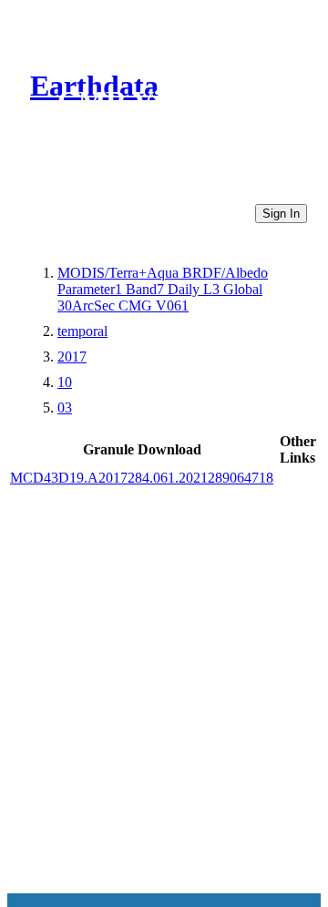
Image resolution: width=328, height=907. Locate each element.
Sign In (281, 213)
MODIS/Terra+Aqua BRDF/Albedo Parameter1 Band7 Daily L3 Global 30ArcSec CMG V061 (162, 289)
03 (64, 407)
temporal (82, 331)
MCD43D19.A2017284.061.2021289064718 (141, 477)
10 (64, 382)
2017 (72, 356)
